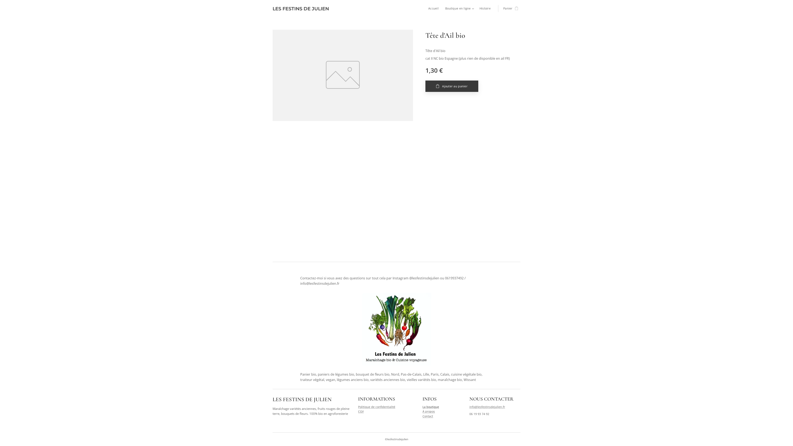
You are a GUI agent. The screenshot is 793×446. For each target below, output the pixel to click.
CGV (361, 411)
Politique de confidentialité (376, 407)
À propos (429, 411)
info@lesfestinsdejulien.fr (487, 407)
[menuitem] (434, 8)
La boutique (431, 407)
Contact (428, 416)
